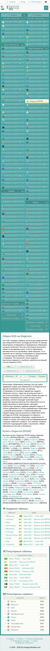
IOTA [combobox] (40, 120)
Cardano (8, 78)
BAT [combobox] (15, 56)
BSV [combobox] (15, 71)
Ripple (7, 138)
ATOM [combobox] (16, 86)
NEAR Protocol (11, 120)
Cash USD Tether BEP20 (19, 578)
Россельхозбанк (11, 270)
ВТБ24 (7, 296)
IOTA (31, 120)
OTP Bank (9, 247)
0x (6, 48)
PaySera (32, 33)
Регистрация (36, 2)
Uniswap (8, 172)
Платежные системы (21, 641)
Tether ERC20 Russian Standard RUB (24, 587)
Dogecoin (9, 97)
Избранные (12, 371)
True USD (9, 169)
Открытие (9, 240)
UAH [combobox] (15, 195)
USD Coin (9, 176)
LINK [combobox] (16, 82)
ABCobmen (10, 516)
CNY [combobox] (15, 41)
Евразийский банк (12, 210)
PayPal (8, 33)
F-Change (9, 532)
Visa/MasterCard (11, 292)
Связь (35, 641)
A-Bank (8, 195)
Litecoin (8, 112)
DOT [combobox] (15, 127)
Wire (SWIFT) (10, 311)
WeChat (8, 41)
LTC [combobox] (15, 112)
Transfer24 (10, 544)
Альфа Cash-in (35, 210)
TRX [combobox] (15, 165)
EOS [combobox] (40, 105)
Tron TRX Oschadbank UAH (20, 581)
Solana (8, 146)
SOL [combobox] (15, 146)
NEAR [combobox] (16, 120)
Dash (7, 93)
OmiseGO (9, 123)
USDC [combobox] (16, 176)
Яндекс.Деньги (9, 440)
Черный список (32, 371)
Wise (31, 45)
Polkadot (8, 127)
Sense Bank (10, 277)
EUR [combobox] (15, 307)
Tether (7, 154)
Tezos (7, 157)
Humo (7, 225)
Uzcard (8, 289)
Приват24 (9, 251)
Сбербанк (13, 492)
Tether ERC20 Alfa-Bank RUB (21, 568)
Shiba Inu (9, 142)
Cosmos (8, 86)
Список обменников (35, 639)
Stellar (7, 150)
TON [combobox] (15, 161)
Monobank (9, 236)
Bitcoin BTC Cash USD (33, 516)
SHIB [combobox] (16, 142)
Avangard (9, 206)
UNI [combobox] (15, 172)
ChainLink (9, 82)
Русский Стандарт (12, 274)
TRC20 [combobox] (16, 153)
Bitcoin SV (9, 71)
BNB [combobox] (15, 59)
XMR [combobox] (16, 116)
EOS (31, 105)
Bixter (8, 522)
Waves (36, 503)
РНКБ (7, 266)
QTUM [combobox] (16, 135)
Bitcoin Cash (10, 67)
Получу (32, 376)
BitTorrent (9, 75)
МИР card (9, 300)
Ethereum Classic (12, 105)
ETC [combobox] (15, 105)
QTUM (7, 135)
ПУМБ (7, 259)
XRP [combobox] (15, 138)
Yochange (9, 519)
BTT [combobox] (15, 74)
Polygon (8, 131)
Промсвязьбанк (11, 255)
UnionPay (33, 304)
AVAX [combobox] (16, 52)
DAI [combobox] (15, 90)
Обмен (20, 639)
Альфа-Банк (10, 198)
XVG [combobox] (15, 183)
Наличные (39, 501)
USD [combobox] (15, 26)
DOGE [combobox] (16, 97)
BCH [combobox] (15, 67)
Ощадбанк (9, 244)
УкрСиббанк (10, 285)
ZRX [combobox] (15, 48)
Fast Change (11, 526)
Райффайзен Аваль (13, 262)
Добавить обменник (25, 643)
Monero (8, 116)
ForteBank (9, 213)
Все (9, 367)
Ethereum (9, 101)
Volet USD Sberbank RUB (19, 575)
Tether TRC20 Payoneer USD (21, 571)
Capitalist (8, 22)
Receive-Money (12, 535)
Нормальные (25, 367)
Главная (12, 2)
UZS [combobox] (15, 225)
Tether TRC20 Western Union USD (23, 584)
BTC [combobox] (15, 63)
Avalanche (9, 52)
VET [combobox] (15, 180)
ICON (7, 108)
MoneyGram (10, 307)
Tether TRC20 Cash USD (19, 559)
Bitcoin (7, 63)
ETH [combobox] (15, 101)
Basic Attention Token (13, 56)
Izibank (8, 229)
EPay (7, 26)
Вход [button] (23, 2)
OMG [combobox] (16, 123)
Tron (7, 165)
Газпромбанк (10, 217)
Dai (6, 90)
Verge (7, 184)
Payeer (8, 30)
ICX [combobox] (15, 108)
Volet (7, 37)
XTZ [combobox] (15, 157)
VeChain (8, 180)
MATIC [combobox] (16, 131)
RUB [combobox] (15, 22)
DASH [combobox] (16, 93)
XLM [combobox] (15, 150)
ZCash (7, 187)
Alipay (7, 202)
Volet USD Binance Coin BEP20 (36, 519)
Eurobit (8, 538)
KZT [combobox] (15, 210)
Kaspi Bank (9, 232)
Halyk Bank (9, 221)
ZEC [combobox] (15, 187)
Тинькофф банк (11, 281)
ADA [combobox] (15, 78)
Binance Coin (10, 60)
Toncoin (8, 161)
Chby (8, 541)
